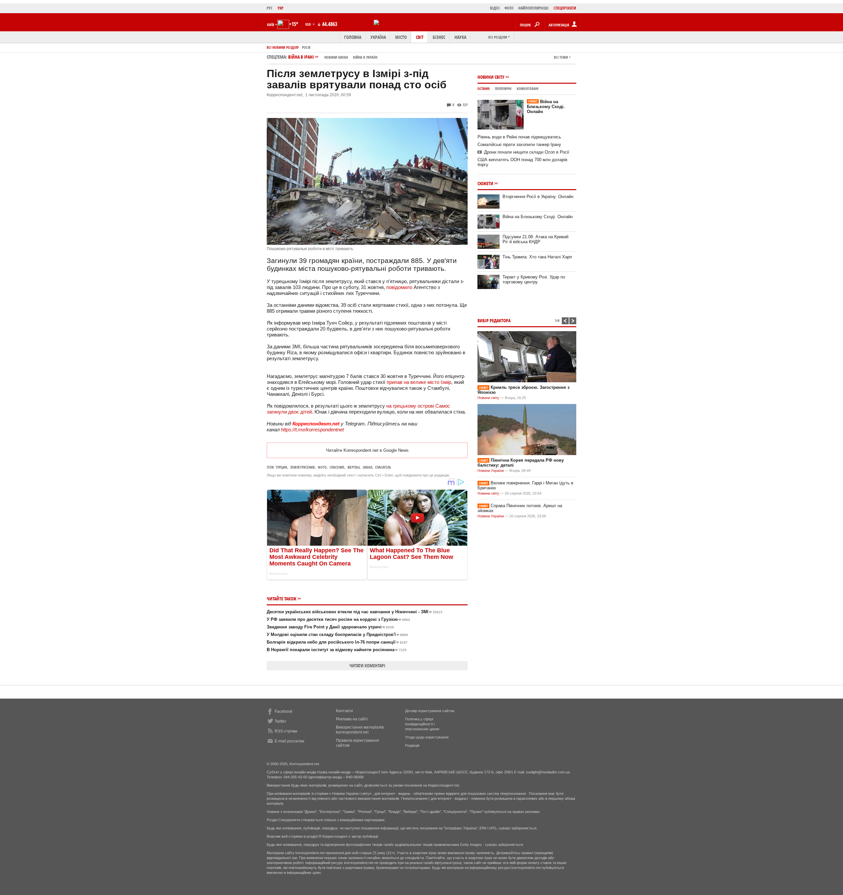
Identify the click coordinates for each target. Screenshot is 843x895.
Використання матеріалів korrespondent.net (360, 730)
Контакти (344, 710)
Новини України (490, 471)
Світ (419, 37)
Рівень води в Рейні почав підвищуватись (519, 136)
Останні (483, 88)
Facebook (283, 711)
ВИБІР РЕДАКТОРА (493, 320)
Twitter (280, 721)
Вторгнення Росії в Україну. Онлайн (538, 196)
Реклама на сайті (352, 719)
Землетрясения (302, 467)
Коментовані (527, 88)
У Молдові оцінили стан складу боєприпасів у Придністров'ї (337, 634)
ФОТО (508, 8)
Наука (460, 37)
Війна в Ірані (332, 57)
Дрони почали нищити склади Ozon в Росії (526, 152)
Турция (281, 467)
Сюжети (485, 183)
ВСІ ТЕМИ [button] (561, 57)
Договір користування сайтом (429, 711)
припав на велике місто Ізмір (419, 382)
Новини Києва (336, 57)
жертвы (353, 467)
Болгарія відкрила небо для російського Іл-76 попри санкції (337, 642)
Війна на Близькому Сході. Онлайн (546, 106)
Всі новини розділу (283, 47)
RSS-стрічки (286, 731)
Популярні (503, 88)
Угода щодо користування (427, 737)
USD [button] (308, 24)
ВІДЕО (495, 8)
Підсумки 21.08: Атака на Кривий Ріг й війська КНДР (535, 239)
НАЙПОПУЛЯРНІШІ (533, 8)
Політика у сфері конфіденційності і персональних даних (422, 724)
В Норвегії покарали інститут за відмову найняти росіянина (337, 649)
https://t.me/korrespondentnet (312, 429)
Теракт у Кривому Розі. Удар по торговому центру (534, 279)
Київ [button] (270, 24)
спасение (337, 467)
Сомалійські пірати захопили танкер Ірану (519, 144)
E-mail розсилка (289, 741)
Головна (352, 37)
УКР (281, 8)
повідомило (399, 287)
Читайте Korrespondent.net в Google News (367, 450)
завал (367, 467)
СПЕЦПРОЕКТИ (565, 8)
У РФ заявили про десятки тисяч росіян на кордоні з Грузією (338, 619)
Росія (306, 47)
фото (322, 467)
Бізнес (439, 37)
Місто (401, 37)
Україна (378, 37)
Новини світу (490, 77)
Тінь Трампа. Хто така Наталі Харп (537, 256)
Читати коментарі (367, 665)
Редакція (412, 745)
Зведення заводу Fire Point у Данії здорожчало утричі (330, 626)
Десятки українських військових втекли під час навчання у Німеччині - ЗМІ (355, 611)
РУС (270, 8)
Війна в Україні (365, 57)
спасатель (383, 467)
